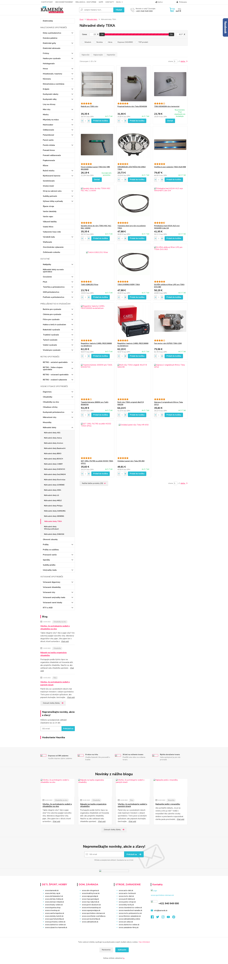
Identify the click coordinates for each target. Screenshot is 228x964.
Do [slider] (171, 34)
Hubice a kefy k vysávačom (54, 324)
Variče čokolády (49, 211)
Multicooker (48, 125)
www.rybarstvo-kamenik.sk (56, 927)
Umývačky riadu (50, 570)
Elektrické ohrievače (51, 48)
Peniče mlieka (49, 145)
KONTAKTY (110, 2)
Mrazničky (47, 422)
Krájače (46, 89)
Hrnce (45, 68)
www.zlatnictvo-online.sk (55, 924)
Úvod (81, 19)
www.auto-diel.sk (126, 890)
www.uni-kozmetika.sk (91, 919)
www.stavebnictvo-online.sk (130, 907)
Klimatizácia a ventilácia (53, 84)
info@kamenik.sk (160, 910)
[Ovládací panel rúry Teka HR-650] (133, 438)
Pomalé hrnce (49, 150)
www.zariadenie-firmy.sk (128, 927)
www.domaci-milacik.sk (54, 902)
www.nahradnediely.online (129, 919)
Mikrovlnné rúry (49, 417)
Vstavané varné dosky (52, 602)
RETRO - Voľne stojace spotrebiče (53, 368)
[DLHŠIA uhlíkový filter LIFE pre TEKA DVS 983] (170, 262)
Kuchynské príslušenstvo (53, 412)
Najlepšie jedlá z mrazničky (167, 804)
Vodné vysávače (50, 345)
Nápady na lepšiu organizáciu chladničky (53, 654)
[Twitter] (159, 917)
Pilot (45, 282)
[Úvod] (58, 10)
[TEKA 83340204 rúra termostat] (170, 84)
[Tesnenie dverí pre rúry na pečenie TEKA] (133, 203)
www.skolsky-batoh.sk (54, 916)
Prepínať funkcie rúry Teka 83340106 (132, 106)
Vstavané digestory (51, 582)
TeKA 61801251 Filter (89, 284)
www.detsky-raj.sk (52, 893)
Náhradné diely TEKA (53, 521)
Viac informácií (144, 942)
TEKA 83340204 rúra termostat (166, 106)
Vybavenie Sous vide (52, 232)
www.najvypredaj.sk (90, 896)
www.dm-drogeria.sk (90, 890)
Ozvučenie (47, 277)
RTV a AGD (48, 607)
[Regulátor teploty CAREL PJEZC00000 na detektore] (97, 321)
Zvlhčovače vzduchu (51, 252)
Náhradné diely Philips (53, 506)
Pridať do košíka (100, 120)
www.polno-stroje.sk (127, 902)
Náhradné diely (49, 427)
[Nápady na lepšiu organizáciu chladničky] (95, 788)
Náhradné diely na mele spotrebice (53, 270)
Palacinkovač (48, 135)
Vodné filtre (48, 227)
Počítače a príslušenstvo (53, 297)
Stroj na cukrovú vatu (52, 191)
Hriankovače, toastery (52, 74)
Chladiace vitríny (50, 407)
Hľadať (119, 10)
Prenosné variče (50, 555)
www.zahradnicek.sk (90, 922)
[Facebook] (153, 917)
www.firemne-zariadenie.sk (130, 916)
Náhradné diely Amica (53, 438)
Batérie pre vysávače (52, 309)
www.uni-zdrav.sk (126, 922)
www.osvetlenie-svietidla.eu (93, 916)
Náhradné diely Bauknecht (55, 448)
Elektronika (48, 21)
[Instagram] (164, 917)
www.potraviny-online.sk (55, 922)
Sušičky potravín (50, 196)
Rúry (55, 678)
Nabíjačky (47, 264)
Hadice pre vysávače (52, 58)
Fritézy (46, 53)
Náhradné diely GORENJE (54, 485)
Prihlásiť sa (68, 728)
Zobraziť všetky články (51, 703)
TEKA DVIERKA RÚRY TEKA (128, 284)
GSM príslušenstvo (51, 292)
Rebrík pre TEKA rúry (89, 106)
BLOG (118, 2)
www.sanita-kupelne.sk (54, 913)
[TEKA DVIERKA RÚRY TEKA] (133, 262)
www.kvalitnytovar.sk (91, 893)
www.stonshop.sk (52, 910)
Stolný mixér (48, 186)
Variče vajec (48, 216)
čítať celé (65, 641)
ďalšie (183, 61)
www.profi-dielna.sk (127, 899)
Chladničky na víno (51, 402)
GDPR (101, 2)
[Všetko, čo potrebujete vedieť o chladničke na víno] (57, 788)
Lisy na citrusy (49, 104)
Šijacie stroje (48, 206)
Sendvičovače (49, 181)
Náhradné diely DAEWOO (54, 469)
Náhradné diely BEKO (52, 453)
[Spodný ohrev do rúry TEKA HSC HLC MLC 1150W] (97, 203)
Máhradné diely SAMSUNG (55, 511)
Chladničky (47, 397)
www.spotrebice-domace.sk (93, 913)
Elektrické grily (49, 43)
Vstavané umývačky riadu (54, 597)
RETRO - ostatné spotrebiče (55, 362)
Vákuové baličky (50, 221)
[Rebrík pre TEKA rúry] (97, 84)
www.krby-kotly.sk (126, 905)
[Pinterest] (173, 917)
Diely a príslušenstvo (52, 33)
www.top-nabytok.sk (90, 902)
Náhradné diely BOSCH (53, 459)
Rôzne (45, 165)
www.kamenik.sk (52, 890)
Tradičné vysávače (51, 335)
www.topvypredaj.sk (90, 899)
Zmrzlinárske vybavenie (53, 247)
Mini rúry (46, 109)
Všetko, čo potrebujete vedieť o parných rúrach (55, 683)
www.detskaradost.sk (54, 896)
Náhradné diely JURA (52, 490)
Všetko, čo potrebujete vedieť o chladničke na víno (55, 627)
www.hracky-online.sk (54, 905)
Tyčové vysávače (50, 340)
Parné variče (48, 140)
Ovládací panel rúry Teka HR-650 (130, 461)
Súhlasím (122, 949)
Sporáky (46, 560)
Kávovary (47, 79)
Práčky (46, 544)
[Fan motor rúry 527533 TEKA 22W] (170, 321)
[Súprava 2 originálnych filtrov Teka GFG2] (170, 380)
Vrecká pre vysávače (51, 350)
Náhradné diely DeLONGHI (55, 474)
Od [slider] (102, 34)
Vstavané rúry (49, 592)
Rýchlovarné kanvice (51, 176)
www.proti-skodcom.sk (91, 905)
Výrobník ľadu (49, 237)
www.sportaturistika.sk (54, 919)
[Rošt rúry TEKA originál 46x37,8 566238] (133, 380)
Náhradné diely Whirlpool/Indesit (51, 527)
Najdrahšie (111, 55)
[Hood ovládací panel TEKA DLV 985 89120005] (97, 144)
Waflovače (47, 242)
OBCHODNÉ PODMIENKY (64, 2)
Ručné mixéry (48, 170)
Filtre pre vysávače (51, 319)
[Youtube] (169, 917)
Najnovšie (85, 55)
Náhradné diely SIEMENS (54, 516)
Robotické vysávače (51, 329)
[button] (94, 926)
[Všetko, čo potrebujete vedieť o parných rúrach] (133, 788)
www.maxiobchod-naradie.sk (130, 910)
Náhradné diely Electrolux (54, 480)
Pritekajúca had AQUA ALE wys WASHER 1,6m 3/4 (167, 227)
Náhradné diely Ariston (53, 443)
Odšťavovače (48, 130)
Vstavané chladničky (52, 587)
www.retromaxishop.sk (91, 907)
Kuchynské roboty (50, 94)
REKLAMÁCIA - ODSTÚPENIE (86, 2)
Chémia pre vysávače (52, 314)
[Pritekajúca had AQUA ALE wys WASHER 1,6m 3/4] (170, 203)
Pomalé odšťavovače (52, 155)
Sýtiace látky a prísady (53, 201)
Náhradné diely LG (51, 495)
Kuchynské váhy (50, 99)
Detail (170, 120)
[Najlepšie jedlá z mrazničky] (170, 788)
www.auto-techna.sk (127, 893)
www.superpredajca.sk (91, 910)
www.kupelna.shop (53, 907)
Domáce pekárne (50, 38)
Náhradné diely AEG (52, 433)
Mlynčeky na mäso (51, 119)
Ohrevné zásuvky (50, 539)
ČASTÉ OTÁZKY (47, 2)
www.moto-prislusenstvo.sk (130, 913)
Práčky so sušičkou (51, 549)
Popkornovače (49, 160)
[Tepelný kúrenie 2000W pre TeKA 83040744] (97, 380)
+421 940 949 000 (144, 11)
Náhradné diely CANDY (53, 464)
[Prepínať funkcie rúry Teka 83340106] (133, 84)
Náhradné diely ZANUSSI (54, 534)
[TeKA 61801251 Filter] (97, 262)
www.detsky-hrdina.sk (54, 899)
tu (123, 958)
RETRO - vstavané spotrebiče (56, 374)
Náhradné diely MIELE (53, 500)
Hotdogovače (49, 63)
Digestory (47, 392)
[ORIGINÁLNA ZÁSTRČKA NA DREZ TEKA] (133, 144)
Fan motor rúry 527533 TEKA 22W (168, 343)
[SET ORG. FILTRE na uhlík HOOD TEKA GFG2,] (97, 438)
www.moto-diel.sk (126, 896)
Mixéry (46, 114)
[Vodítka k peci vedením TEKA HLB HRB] (170, 144)
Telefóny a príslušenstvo (53, 287)
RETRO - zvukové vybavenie (55, 380)
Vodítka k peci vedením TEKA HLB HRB (170, 167)
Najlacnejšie (98, 55)
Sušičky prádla (49, 565)
